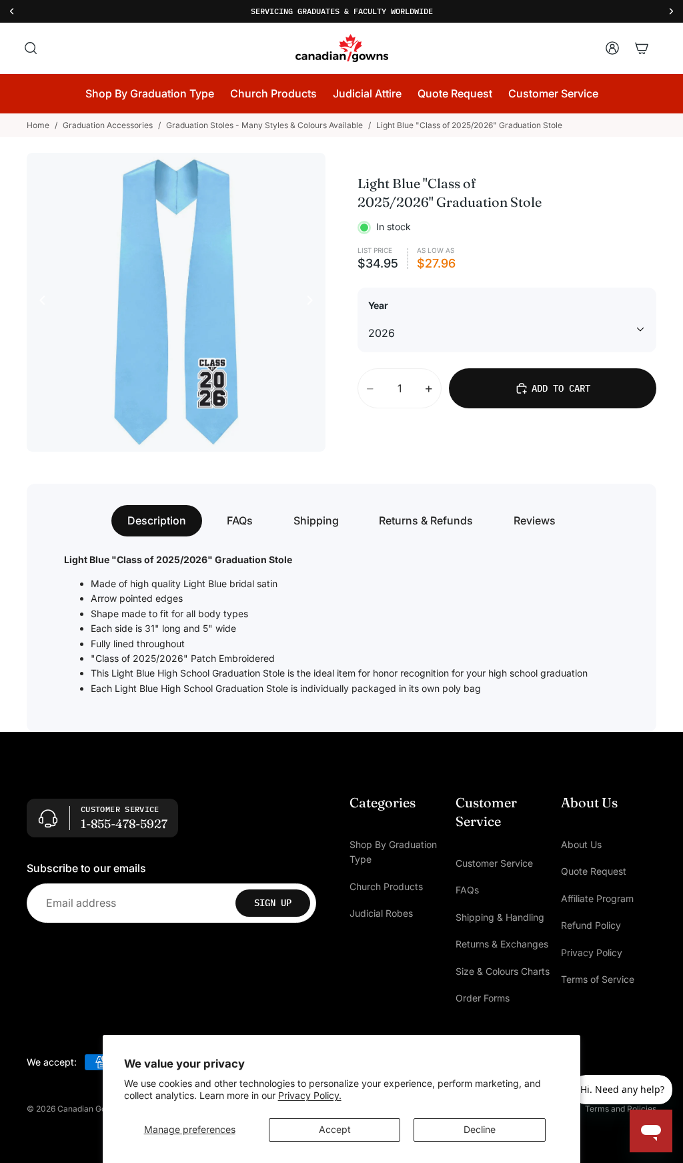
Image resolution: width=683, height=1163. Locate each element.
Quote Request (593, 871)
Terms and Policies (620, 1109)
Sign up (272, 903)
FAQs (240, 520)
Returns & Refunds (426, 520)
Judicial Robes (381, 913)
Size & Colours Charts (503, 971)
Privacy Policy (591, 952)
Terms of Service (597, 979)
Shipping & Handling (500, 917)
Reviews (535, 520)
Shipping (316, 520)
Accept (335, 1129)
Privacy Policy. (310, 1095)
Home (38, 125)
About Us (581, 844)
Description (156, 520)
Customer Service (494, 863)
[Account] (612, 48)
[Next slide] (313, 302)
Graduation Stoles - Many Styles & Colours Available (264, 125)
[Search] (30, 48)
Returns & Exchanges (502, 944)
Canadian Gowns (89, 1109)
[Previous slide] (39, 302)
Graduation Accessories (108, 125)
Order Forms (483, 998)
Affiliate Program (597, 898)
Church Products (386, 886)
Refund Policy (591, 925)
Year (378, 305)
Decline (480, 1129)
